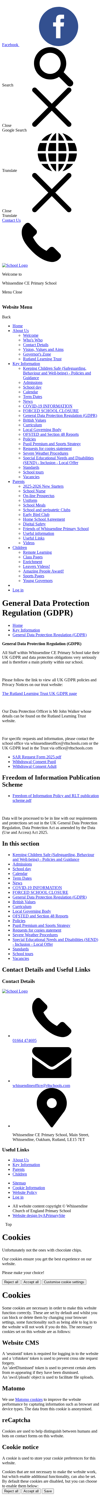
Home (18, 326)
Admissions (32, 382)
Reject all (11, 1282)
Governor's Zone (37, 354)
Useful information (38, 533)
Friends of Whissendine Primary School (56, 528)
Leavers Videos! (36, 566)
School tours (33, 472)
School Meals (34, 505)
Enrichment (32, 561)
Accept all (31, 1282)
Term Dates (32, 396)
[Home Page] (15, 265)
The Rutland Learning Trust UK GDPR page (39, 693)
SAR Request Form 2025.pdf (37, 757)
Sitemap (19, 1183)
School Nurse (34, 491)
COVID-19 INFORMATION (47, 406)
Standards (31, 467)
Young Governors (38, 580)
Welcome (30, 335)
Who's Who (33, 340)
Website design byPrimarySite (39, 1215)
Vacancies (31, 477)
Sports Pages (33, 576)
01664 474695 (25, 1040)
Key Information (26, 363)
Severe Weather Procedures (45, 453)
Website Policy (25, 1192)
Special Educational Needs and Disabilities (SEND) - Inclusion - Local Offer (58, 460)
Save (48, 1491)
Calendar (30, 392)
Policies (29, 439)
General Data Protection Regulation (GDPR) (60, 415)
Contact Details (35, 344)
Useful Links (33, 538)
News (28, 401)
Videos (29, 543)
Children (20, 547)
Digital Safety (34, 524)
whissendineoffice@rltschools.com (41, 1085)
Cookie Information (29, 1187)
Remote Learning (37, 552)
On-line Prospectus (38, 495)
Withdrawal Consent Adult (34, 766)
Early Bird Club (36, 514)
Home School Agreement (44, 519)
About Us (21, 330)
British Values (34, 420)
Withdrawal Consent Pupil (34, 761)
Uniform (30, 500)
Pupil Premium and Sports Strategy (52, 444)
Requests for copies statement (47, 448)
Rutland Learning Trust (42, 359)
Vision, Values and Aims (43, 349)
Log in (18, 590)
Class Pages (33, 557)
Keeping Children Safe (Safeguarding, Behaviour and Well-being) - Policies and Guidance (57, 373)
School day (32, 387)
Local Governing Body (42, 429)
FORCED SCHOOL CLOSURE (51, 411)
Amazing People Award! (43, 571)
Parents (19, 481)
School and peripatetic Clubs (46, 510)
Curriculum (32, 425)
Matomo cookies (29, 1399)
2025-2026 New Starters (43, 486)
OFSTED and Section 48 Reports (51, 434)
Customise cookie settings (64, 1282)
